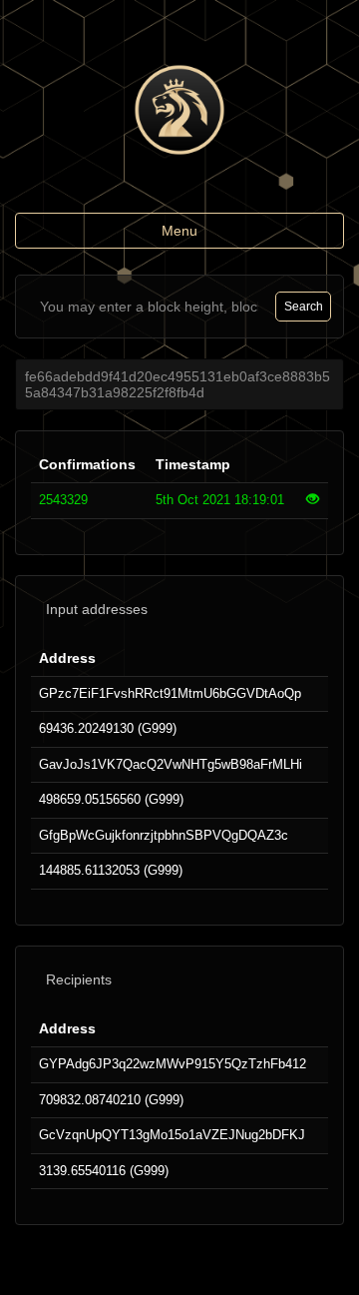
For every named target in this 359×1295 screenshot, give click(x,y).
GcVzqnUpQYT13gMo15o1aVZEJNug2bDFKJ (172, 1134)
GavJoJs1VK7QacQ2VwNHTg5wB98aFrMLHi (170, 764)
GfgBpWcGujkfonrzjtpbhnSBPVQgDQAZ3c (163, 835)
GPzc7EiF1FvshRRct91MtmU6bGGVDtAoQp (170, 693)
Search (303, 307)
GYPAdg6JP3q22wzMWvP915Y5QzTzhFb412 (172, 1063)
